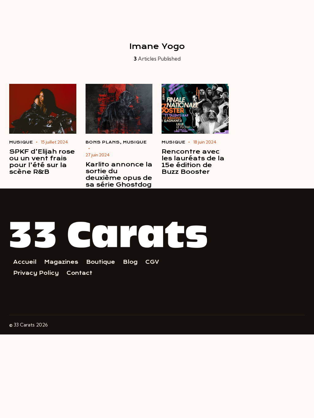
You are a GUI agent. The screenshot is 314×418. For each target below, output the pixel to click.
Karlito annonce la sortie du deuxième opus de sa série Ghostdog (119, 174)
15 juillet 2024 (54, 142)
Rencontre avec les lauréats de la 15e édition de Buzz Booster (193, 161)
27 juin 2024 (98, 155)
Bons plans (103, 142)
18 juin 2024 (204, 142)
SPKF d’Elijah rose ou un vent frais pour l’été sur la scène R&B (42, 161)
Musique (21, 142)
